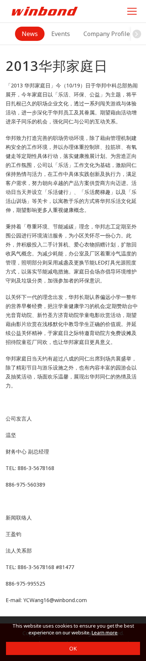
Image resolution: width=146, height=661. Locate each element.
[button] (136, 34)
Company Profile (106, 34)
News (30, 34)
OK (73, 648)
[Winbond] (44, 11)
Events (60, 34)
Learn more (105, 632)
